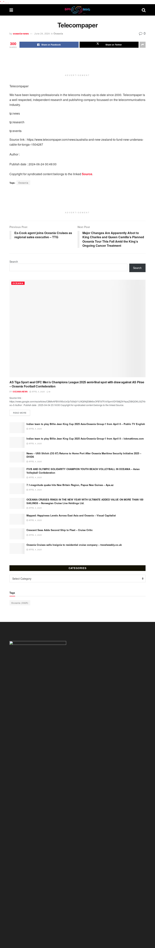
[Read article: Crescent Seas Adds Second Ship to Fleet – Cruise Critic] (17, 533)
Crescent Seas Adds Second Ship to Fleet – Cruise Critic (59, 530)
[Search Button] (144, 10)
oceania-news (21, 33)
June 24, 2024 (42, 33)
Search (13, 261)
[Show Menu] (11, 10)
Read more (21, 412)
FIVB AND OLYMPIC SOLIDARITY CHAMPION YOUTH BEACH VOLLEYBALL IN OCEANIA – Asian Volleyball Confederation (83, 470)
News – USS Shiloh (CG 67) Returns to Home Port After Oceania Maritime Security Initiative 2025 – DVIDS (83, 454)
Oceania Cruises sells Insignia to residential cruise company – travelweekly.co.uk (74, 545)
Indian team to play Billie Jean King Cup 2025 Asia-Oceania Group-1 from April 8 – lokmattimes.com (85, 438)
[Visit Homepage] (77, 10)
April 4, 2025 (35, 443)
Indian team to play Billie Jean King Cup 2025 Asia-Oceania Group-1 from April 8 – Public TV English (85, 424)
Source (87, 174)
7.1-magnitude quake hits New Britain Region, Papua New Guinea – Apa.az (70, 485)
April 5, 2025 (38, 391)
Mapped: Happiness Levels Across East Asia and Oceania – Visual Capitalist (71, 515)
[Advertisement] (78, 62)
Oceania (58, 33)
